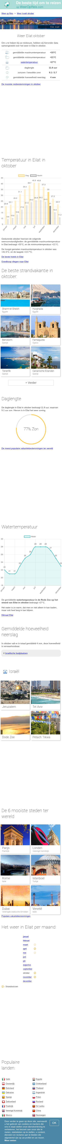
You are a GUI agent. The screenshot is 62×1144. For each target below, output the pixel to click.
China (38, 1110)
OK (54, 1122)
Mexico (9, 1115)
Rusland (39, 1101)
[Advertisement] (31, 119)
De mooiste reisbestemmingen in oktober (21, 84)
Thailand (39, 1088)
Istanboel (38, 878)
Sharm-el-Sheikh (10, 308)
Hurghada (38, 308)
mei (24, 953)
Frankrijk (5, 851)
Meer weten (10, 1140)
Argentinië (40, 1092)
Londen (37, 848)
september (27, 969)
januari (26, 936)
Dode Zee (8, 737)
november (27, 977)
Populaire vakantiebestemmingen (16, 916)
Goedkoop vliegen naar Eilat (15, 261)
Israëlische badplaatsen (16, 653)
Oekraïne (10, 1092)
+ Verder (30, 382)
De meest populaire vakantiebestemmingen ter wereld (27, 448)
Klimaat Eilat (7, 615)
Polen (38, 1097)
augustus (27, 965)
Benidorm (7, 339)
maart (25, 945)
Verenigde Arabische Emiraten (15, 912)
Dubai (6, 908)
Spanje (9, 1097)
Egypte (39, 1079)
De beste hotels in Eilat (12, 257)
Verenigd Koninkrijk (41, 851)
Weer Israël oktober (25, 13)
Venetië (37, 908)
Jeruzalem (9, 706)
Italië (4, 881)
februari (26, 940)
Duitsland (10, 1088)
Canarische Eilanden (43, 370)
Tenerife (6, 370)
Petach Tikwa (41, 737)
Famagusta (39, 339)
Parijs (5, 848)
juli (24, 961)
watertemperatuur (29, 62)
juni (24, 957)
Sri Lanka (40, 1106)
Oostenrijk (10, 1083)
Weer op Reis (7, 13)
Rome (6, 878)
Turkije (35, 881)
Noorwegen (41, 1115)
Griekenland (41, 1083)
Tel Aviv (38, 706)
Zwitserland (11, 1101)
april (25, 949)
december (27, 981)
